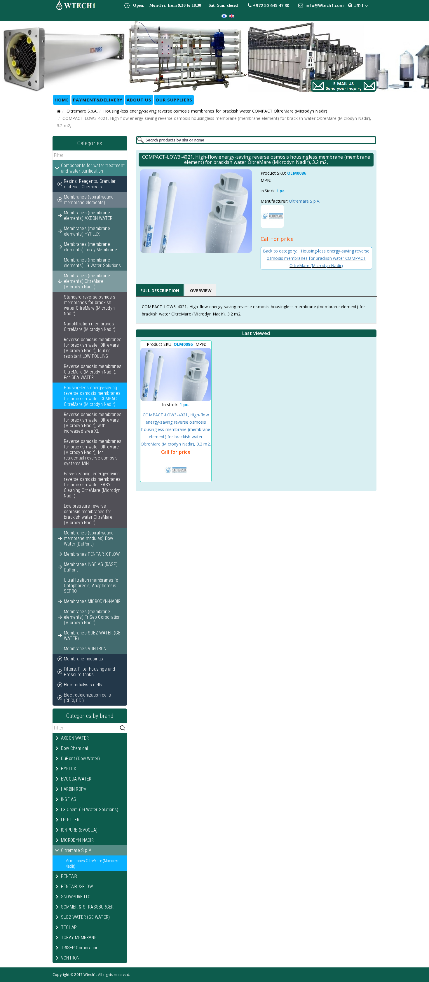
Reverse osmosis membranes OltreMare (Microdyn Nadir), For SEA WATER (92, 372)
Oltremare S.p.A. (82, 111)
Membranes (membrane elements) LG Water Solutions (92, 262)
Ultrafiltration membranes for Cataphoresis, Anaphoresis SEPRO (92, 585)
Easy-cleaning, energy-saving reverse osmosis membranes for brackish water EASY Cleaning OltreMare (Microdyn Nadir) (92, 485)
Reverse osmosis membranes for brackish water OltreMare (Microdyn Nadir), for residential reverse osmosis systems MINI (92, 452)
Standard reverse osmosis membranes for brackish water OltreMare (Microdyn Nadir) (89, 305)
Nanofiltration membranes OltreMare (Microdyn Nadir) (89, 326)
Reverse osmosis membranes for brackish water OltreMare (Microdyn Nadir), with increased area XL (92, 423)
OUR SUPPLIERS (174, 100)
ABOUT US (139, 100)
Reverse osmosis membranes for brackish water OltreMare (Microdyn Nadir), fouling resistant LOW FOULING (92, 348)
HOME (62, 100)
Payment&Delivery (98, 100)
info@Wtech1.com (325, 5)
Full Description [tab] (159, 290)
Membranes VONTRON (85, 648)
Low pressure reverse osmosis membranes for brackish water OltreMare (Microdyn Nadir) (88, 514)
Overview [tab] (201, 290)
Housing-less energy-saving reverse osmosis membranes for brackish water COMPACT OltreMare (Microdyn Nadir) (215, 111)
